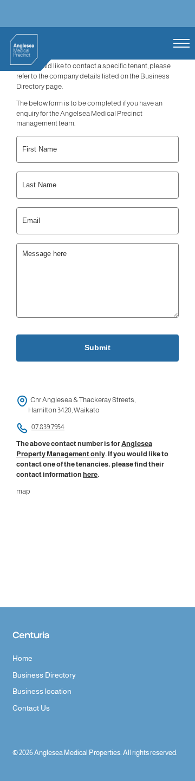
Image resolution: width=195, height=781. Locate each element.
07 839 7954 (47, 427)
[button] (181, 43)
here (90, 474)
